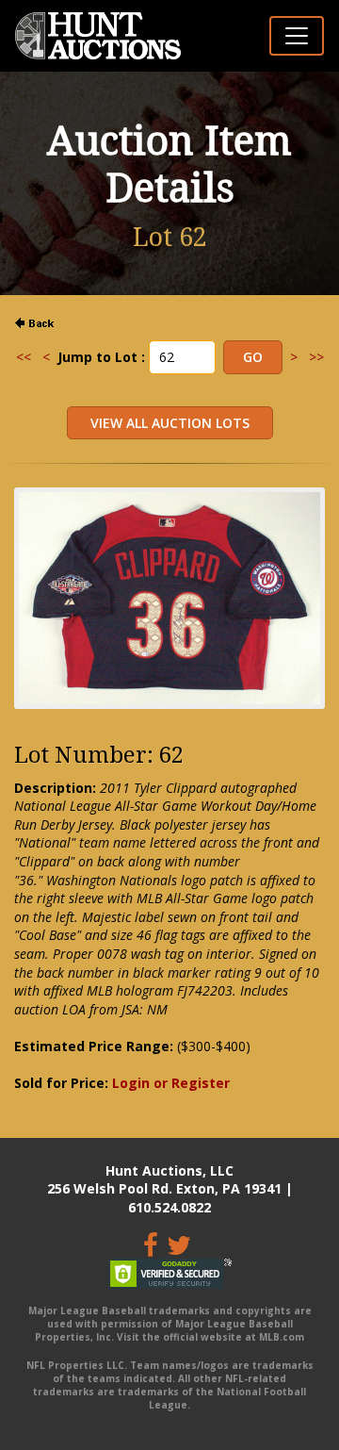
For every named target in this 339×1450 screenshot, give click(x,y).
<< (23, 357)
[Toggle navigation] (296, 36)
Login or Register (171, 1083)
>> (316, 357)
